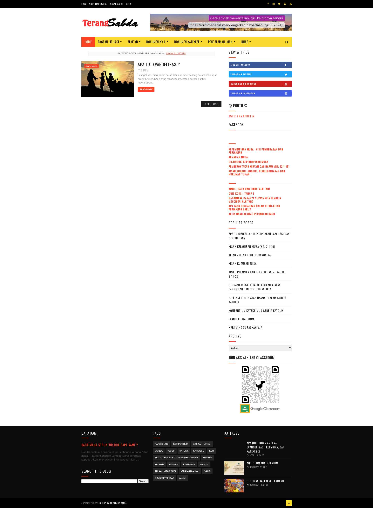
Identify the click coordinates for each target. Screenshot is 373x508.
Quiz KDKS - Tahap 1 (241, 193)
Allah (182, 478)
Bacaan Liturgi (108, 42)
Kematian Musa (238, 157)
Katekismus (161, 444)
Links (244, 42)
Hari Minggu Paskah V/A (245, 327)
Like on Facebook (240, 64)
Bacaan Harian (202, 444)
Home (83, 3)
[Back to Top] (289, 503)
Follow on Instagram (243, 93)
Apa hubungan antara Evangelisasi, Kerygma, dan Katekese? (266, 447)
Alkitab (133, 42)
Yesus (171, 450)
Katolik (184, 450)
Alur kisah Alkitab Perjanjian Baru (252, 214)
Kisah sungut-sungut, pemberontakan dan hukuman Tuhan (257, 172)
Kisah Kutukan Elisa (243, 263)
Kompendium (180, 444)
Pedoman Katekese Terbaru (265, 481)
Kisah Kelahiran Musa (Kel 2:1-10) (252, 246)
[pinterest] (285, 4)
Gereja (159, 450)
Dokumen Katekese (187, 42)
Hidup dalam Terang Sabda (113, 503)
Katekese (198, 450)
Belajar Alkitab (117, 3)
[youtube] (290, 4)
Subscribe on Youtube (243, 83)
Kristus (159, 464)
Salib (207, 471)
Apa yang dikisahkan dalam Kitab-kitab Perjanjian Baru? (254, 207)
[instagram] (273, 4)
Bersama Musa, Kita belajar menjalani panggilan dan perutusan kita (255, 287)
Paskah (173, 464)
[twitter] (279, 4)
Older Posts (211, 104)
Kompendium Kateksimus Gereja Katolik (256, 310)
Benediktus (91, 66)
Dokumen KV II (156, 42)
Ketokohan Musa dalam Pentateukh (176, 457)
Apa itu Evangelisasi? (159, 64)
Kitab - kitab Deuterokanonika (250, 255)
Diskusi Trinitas (164, 478)
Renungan (189, 464)
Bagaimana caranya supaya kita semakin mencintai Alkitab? (255, 199)
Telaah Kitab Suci (165, 471)
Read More (146, 89)
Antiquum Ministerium (262, 463)
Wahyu (204, 464)
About (129, 3)
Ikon (211, 450)
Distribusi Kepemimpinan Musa (248, 162)
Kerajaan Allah (190, 471)
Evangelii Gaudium (241, 319)
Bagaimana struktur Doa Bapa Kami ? (109, 444)
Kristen (207, 457)
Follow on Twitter (241, 74)
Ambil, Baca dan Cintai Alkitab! (249, 189)
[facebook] (268, 4)
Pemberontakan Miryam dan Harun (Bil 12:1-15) (259, 166)
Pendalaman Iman (220, 42)
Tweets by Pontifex (241, 116)
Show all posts (176, 53)
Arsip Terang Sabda (98, 3)
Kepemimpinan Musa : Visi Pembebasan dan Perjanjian (256, 151)
